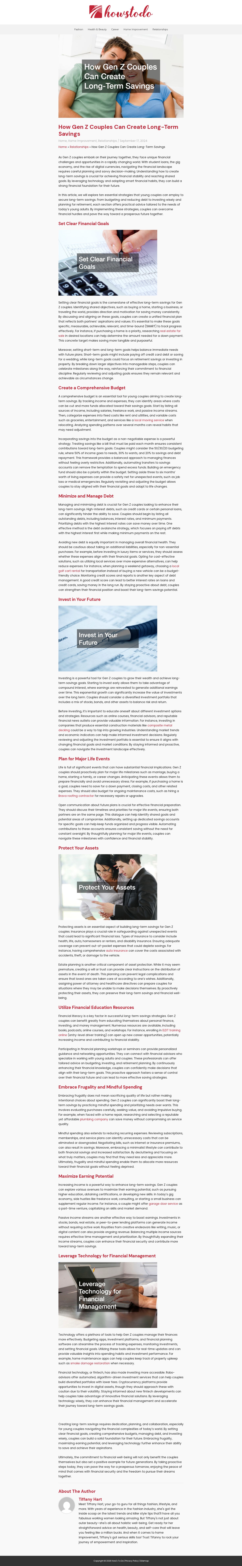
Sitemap (144, 1560)
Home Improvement (135, 29)
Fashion (78, 29)
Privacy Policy (132, 1560)
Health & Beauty (97, 29)
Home (62, 141)
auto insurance (117, 951)
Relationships (160, 29)
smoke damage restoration (90, 1363)
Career (115, 29)
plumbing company (94, 1119)
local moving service (149, 420)
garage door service (163, 1204)
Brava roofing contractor (76, 796)
